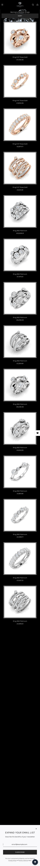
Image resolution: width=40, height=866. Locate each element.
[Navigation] (2, 4)
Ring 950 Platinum (20, 231)
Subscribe (20, 852)
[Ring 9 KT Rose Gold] (20, 38)
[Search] (33, 4)
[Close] (36, 828)
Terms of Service (23, 860)
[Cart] (37, 4)
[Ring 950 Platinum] (20, 211)
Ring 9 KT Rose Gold (20, 57)
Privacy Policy (12, 860)
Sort (20, 16)
